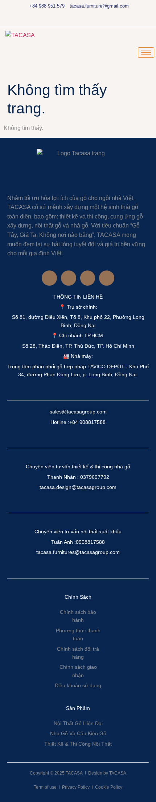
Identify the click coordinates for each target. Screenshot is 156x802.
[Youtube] (96, 19)
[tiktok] (84, 19)
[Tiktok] (106, 278)
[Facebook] (59, 19)
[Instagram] (71, 19)
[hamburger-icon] (146, 52)
